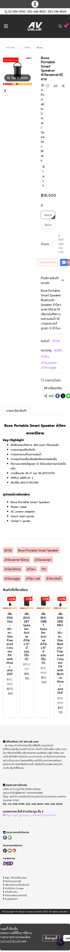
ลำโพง (45, 356)
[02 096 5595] (6, 12)
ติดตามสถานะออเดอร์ (15, 895)
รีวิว (44, 569)
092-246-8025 (36, 12)
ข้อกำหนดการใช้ (12, 881)
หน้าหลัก (10, 47)
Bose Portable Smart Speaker (38, 550)
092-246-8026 (57, 12)
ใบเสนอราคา (11, 899)
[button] (60, 26)
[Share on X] (63, 395)
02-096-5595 (16, 12)
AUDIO (57, 350)
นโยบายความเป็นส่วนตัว (17, 885)
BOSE (56, 340)
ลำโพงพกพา (43, 559)
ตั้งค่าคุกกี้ (51, 938)
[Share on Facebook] (57, 395)
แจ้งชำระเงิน (10, 892)
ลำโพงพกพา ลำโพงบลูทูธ (49, 365)
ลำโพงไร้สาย (12, 569)
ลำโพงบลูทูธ (12, 578)
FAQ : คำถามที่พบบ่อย (15, 878)
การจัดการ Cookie (14, 888)
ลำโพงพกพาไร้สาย (16, 559)
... (19, 47)
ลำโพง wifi (33, 578)
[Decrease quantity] (53, 244)
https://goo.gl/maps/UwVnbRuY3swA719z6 (30, 815)
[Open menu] (6, 26)
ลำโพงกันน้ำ (53, 578)
